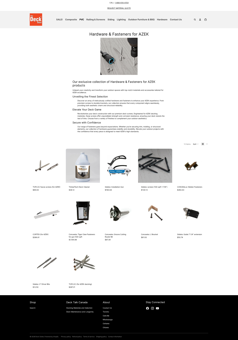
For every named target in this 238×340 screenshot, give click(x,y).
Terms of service (89, 337)
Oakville (106, 316)
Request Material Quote (119, 8)
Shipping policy (101, 337)
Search (32, 308)
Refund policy (77, 337)
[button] (196, 144)
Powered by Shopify (52, 337)
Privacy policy (66, 337)
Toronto (106, 312)
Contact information (115, 337)
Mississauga (108, 319)
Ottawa (106, 327)
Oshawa (106, 323)
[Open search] (195, 19)
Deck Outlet (39, 337)
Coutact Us (107, 308)
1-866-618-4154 (122, 3)
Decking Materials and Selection (79, 308)
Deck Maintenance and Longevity (80, 312)
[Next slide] (60, 166)
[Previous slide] (33, 166)
